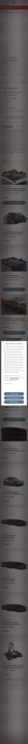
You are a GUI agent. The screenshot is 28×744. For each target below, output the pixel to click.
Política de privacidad (8, 383)
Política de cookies (14, 378)
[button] (14, 398)
